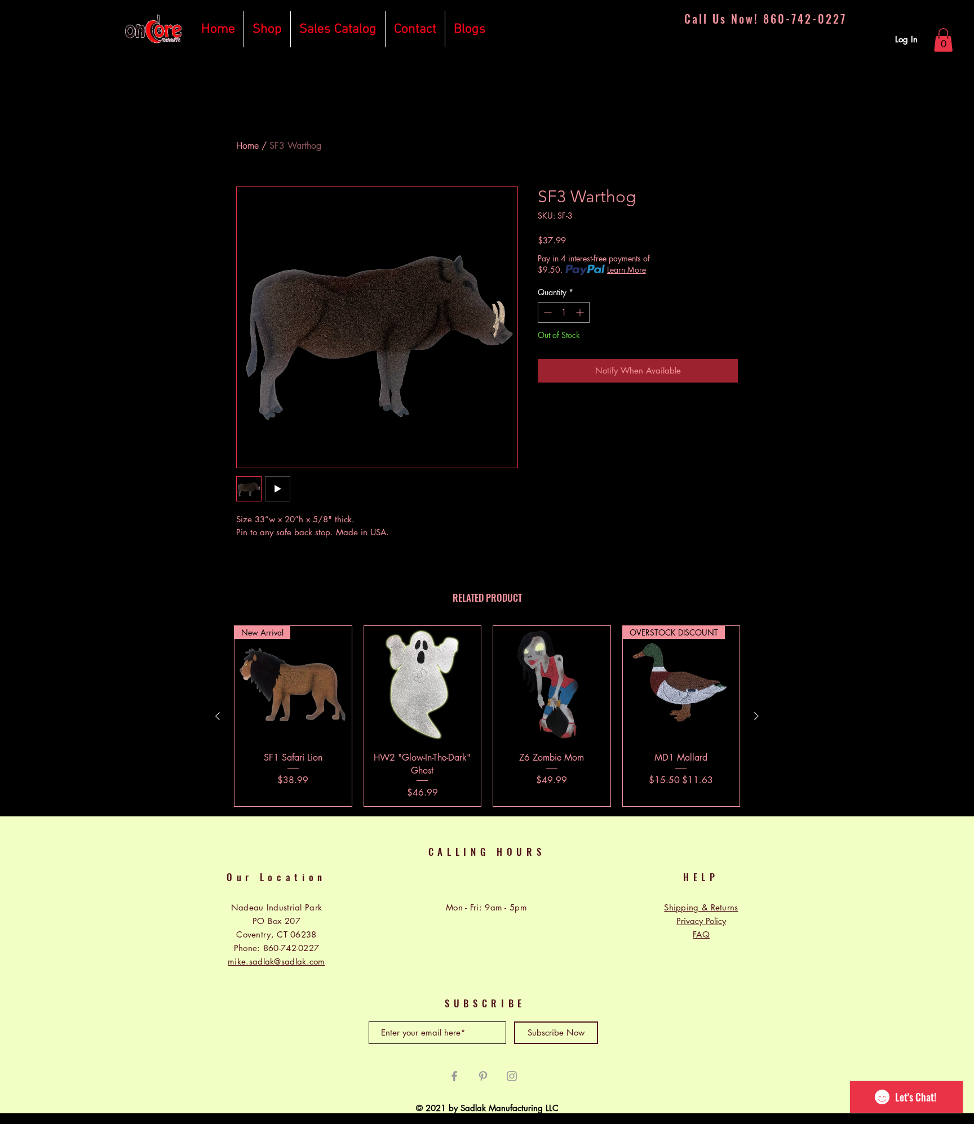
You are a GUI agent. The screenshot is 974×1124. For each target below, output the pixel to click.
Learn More (626, 269)
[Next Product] (756, 716)
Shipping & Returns (701, 907)
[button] (943, 40)
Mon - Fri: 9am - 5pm (486, 907)
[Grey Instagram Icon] (512, 1076)
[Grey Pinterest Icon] (483, 1076)
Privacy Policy (701, 921)
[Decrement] (546, 312)
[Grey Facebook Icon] (454, 1076)
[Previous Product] (217, 716)
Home (247, 146)
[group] (487, 716)
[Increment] (581, 312)
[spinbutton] (564, 312)
